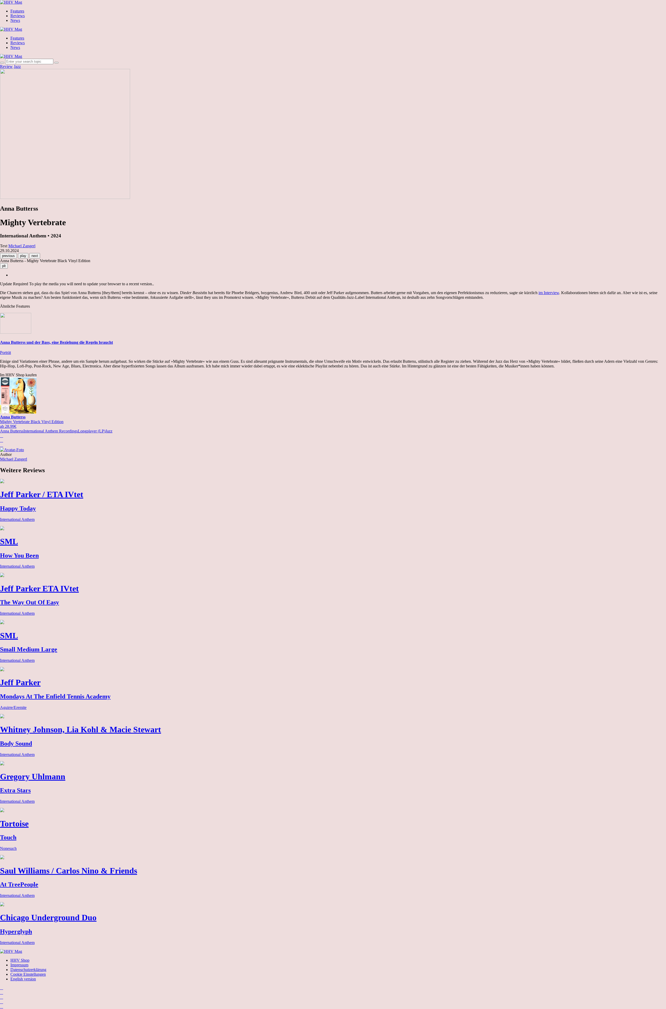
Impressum (19, 965)
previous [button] (8, 256)
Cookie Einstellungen (28, 974)
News (15, 20)
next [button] (34, 256)
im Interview (549, 292)
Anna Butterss (11, 431)
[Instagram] (1, 988)
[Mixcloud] (1, 1002)
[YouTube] (1, 997)
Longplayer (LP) (91, 431)
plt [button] (4, 266)
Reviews (17, 16)
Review (6, 66)
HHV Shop (19, 960)
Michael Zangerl (13, 459)
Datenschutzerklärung (28, 969)
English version (23, 979)
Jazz (17, 66)
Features (17, 11)
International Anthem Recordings (50, 431)
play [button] (23, 256)
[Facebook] (1, 992)
